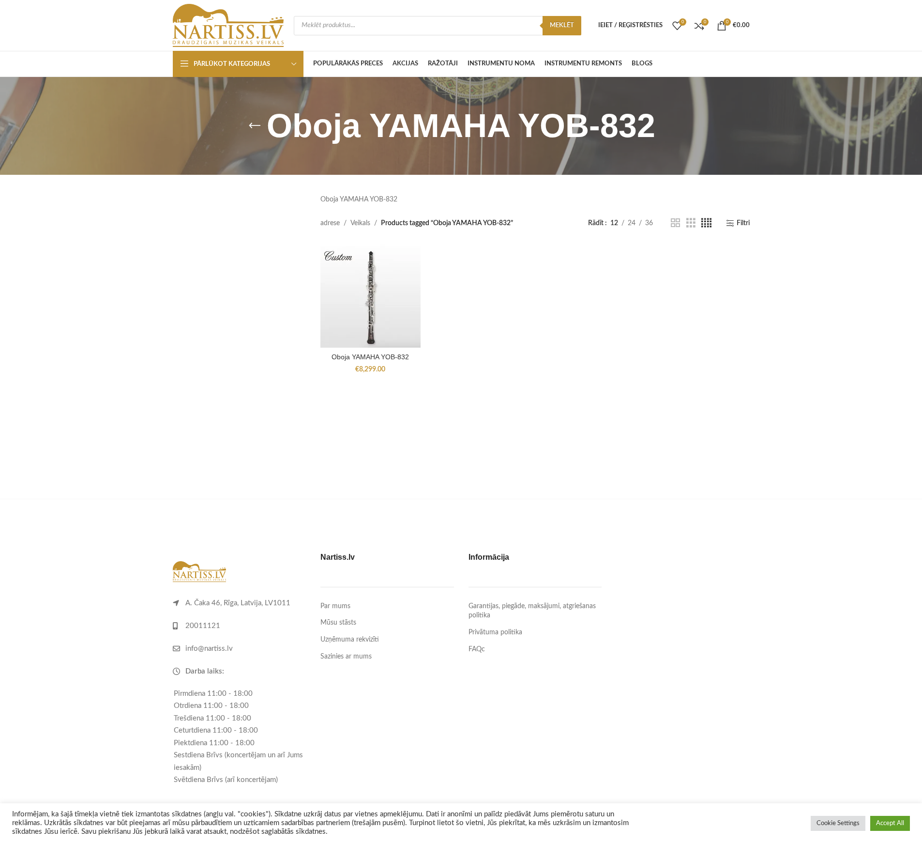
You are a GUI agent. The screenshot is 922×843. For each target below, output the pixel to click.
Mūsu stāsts (338, 622)
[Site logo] (228, 25)
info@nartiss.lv (209, 648)
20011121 (202, 625)
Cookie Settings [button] (838, 823)
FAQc (477, 649)
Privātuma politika (495, 632)
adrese (330, 223)
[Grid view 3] (690, 223)
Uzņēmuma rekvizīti (349, 639)
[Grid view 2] (675, 223)
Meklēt (562, 25)
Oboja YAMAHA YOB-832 (370, 357)
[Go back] (254, 126)
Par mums (335, 606)
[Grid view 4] (706, 223)
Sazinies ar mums (346, 656)
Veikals (360, 223)
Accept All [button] (890, 823)
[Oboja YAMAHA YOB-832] (370, 296)
